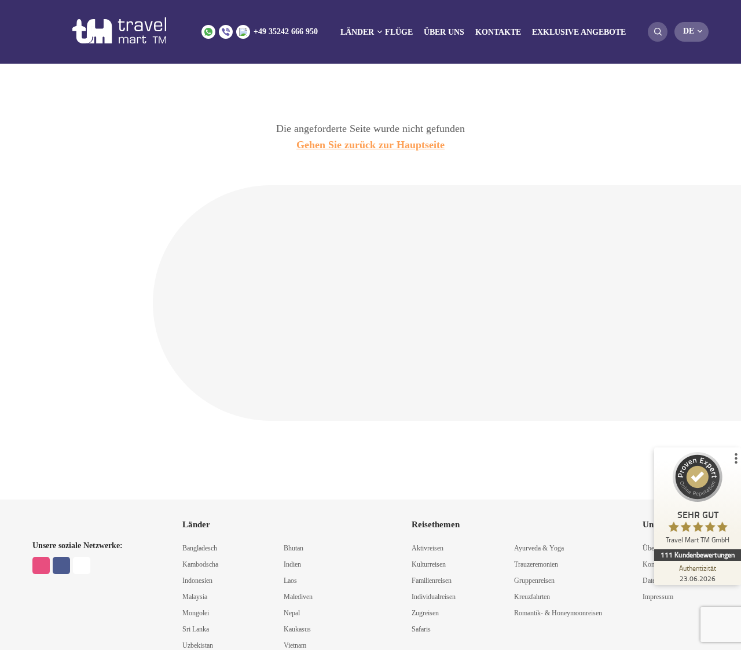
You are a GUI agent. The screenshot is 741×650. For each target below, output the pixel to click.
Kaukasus (297, 629)
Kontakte (498, 32)
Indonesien (197, 580)
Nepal (292, 613)
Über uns (444, 32)
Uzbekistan (197, 645)
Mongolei (195, 613)
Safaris (421, 629)
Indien (292, 564)
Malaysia (194, 597)
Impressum (658, 597)
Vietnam (295, 645)
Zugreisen (425, 613)
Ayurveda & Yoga (539, 548)
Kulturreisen (429, 564)
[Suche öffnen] (657, 32)
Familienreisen (432, 580)
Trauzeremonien (536, 564)
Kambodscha (200, 564)
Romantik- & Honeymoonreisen (558, 613)
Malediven (298, 597)
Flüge (399, 32)
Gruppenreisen (534, 580)
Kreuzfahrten (532, 597)
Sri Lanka (195, 629)
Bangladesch (199, 548)
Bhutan (293, 548)
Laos (290, 580)
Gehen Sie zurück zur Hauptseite (370, 144)
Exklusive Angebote (579, 32)
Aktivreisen (427, 548)
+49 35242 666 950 (286, 31)
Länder (357, 32)
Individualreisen (434, 597)
